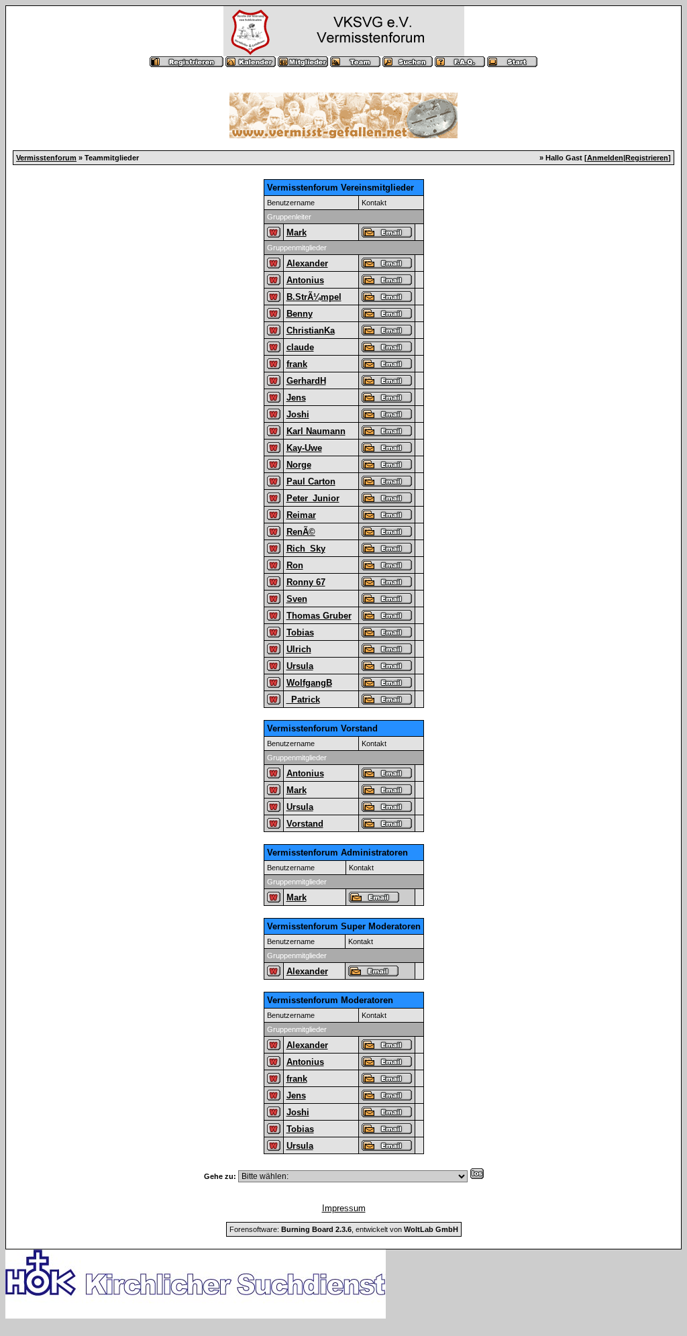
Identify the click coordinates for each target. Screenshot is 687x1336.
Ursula (299, 666)
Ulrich (298, 649)
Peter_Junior (312, 498)
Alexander (307, 263)
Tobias (300, 632)
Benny (299, 314)
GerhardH (306, 381)
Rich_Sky (305, 549)
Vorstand (304, 824)
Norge (298, 465)
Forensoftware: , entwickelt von (343, 1229)
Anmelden (605, 158)
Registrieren (646, 158)
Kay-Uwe (304, 448)
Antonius (305, 280)
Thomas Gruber (319, 616)
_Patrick (303, 700)
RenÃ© (300, 532)
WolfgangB (309, 683)
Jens (296, 398)
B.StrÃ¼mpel (313, 297)
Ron (294, 565)
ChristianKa (310, 330)
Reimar (301, 515)
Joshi (297, 414)
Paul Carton (310, 481)
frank (296, 364)
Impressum (344, 1208)
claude (300, 347)
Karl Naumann (316, 431)
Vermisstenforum (46, 158)
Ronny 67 (305, 582)
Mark (296, 232)
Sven (296, 599)
